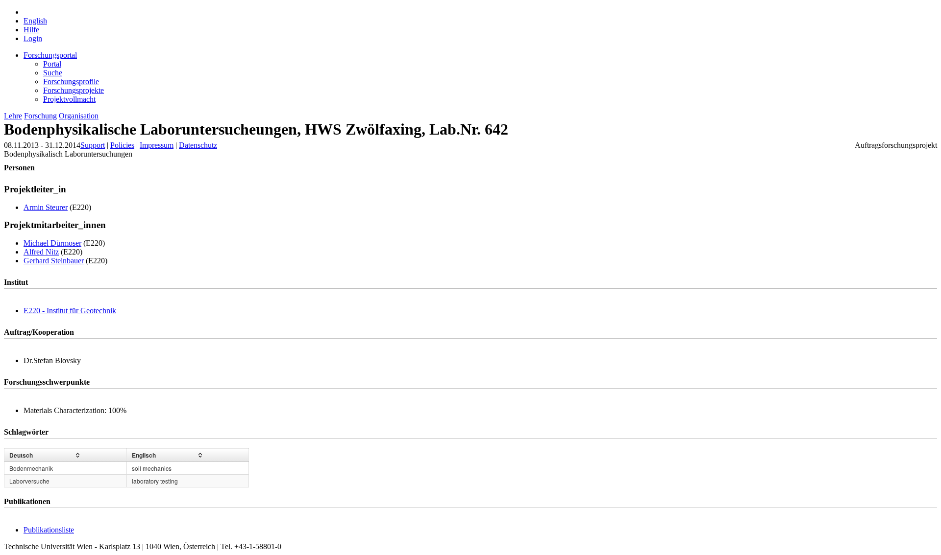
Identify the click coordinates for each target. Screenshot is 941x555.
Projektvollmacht (69, 99)
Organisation (79, 116)
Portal (52, 64)
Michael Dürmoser (52, 243)
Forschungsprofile (71, 81)
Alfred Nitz (41, 252)
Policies (122, 145)
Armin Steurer (46, 207)
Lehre (13, 116)
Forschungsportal (50, 55)
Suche (52, 73)
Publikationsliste (49, 530)
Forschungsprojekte (73, 90)
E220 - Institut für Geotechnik (70, 310)
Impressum (156, 145)
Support (92, 145)
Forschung (40, 116)
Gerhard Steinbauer (54, 260)
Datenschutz (198, 145)
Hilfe (31, 29)
